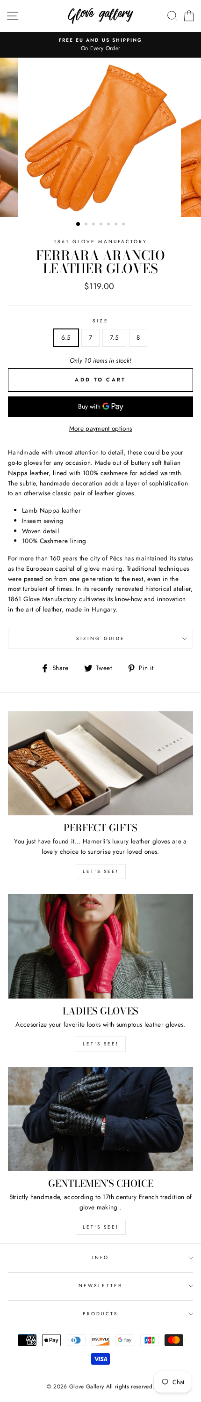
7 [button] (124, 225)
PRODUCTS (100, 1313)
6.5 (66, 337)
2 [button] (87, 225)
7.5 (114, 337)
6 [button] (117, 225)
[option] (100, 137)
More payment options (100, 428)
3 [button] (94, 225)
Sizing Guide (100, 638)
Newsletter (100, 1285)
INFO (100, 1257)
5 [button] (109, 225)
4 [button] (102, 225)
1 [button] (78, 224)
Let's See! (101, 1043)
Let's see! (101, 871)
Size (100, 320)
